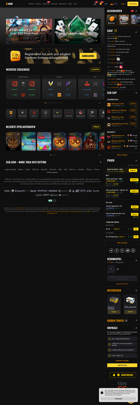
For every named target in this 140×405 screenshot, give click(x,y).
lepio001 (113, 79)
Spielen (96, 127)
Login (123, 4)
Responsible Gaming (76, 211)
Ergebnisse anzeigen (122, 360)
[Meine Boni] (100, 4)
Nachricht (62, 4)
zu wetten (95, 69)
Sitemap (89, 169)
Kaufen (114, 312)
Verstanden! (118, 399)
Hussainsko (114, 36)
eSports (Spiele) (10, 169)
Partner (96, 169)
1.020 (14, 95)
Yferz (112, 66)
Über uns (72, 169)
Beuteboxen (114, 290)
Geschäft (54, 4)
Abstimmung (122, 365)
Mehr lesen (15, 39)
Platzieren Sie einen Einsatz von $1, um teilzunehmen (122, 278)
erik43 (112, 41)
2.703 (104, 95)
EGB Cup (46, 4)
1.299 (51, 95)
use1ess (113, 70)
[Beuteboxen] (95, 4)
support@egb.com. (52, 213)
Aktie (70, 4)
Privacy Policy (57, 211)
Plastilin (113, 49)
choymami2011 (115, 82)
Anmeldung (132, 4)
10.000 (31, 95)
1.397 (87, 95)
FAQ (75, 4)
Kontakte (81, 169)
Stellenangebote (52, 172)
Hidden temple (115, 320)
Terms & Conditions (47, 211)
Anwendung (127, 375)
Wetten (31, 4)
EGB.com (19, 208)
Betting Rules (66, 211)
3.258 (68, 95)
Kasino (38, 4)
